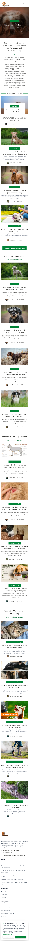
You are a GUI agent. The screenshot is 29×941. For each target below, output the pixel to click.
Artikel (3, 859)
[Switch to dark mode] (23, 3)
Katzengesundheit (5, 910)
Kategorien (5, 902)
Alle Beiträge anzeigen (14, 259)
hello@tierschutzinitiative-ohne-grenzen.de (14, 855)
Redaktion (4, 888)
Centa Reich (4, 897)
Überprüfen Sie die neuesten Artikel (14, 248)
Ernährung (14, 21)
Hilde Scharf (4, 894)
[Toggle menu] (26, 3)
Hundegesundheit (14, 225)
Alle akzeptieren (20, 937)
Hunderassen (14, 148)
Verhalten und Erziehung (14, 642)
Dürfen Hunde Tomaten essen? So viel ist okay (13, 863)
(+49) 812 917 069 (7, 853)
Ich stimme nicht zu (8, 937)
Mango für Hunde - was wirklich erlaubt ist (12, 879)
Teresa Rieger (4, 892)
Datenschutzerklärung (8, 934)
